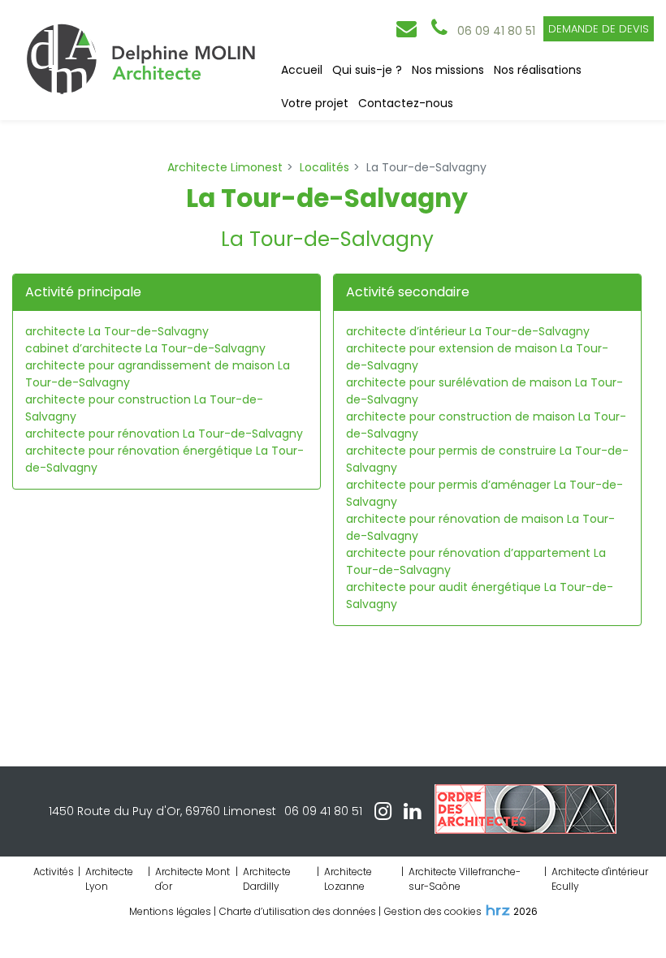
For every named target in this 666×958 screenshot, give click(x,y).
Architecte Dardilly (267, 879)
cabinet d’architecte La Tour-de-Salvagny (145, 348)
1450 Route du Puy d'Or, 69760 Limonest (162, 811)
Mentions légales (170, 911)
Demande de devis (598, 29)
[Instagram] (382, 811)
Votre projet (314, 103)
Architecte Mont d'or (192, 879)
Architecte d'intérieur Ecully (599, 879)
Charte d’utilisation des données (297, 911)
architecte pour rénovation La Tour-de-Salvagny (164, 433)
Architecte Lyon (109, 879)
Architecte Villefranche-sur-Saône (465, 879)
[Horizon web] (498, 910)
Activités (53, 871)
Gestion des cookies (433, 911)
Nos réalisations (538, 70)
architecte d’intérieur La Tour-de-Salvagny (468, 331)
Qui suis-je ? (367, 70)
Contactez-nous (405, 103)
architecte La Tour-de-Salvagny (117, 331)
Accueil (301, 70)
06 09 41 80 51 (323, 811)
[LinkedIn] (412, 811)
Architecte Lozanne (348, 879)
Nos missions (448, 70)
